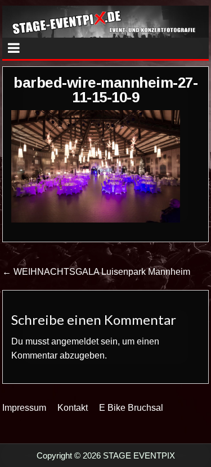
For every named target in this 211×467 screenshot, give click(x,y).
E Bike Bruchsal (131, 407)
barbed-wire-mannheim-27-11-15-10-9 (105, 90)
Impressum (24, 407)
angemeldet (74, 341)
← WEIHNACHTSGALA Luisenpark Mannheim (96, 271)
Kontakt (72, 407)
